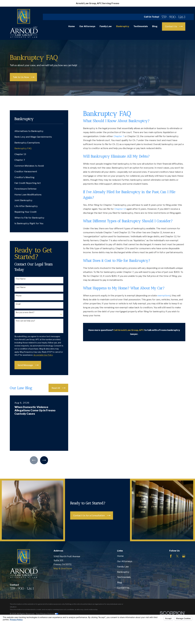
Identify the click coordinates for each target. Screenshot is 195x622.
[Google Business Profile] (183, 556)
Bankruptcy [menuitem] (122, 26)
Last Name (21, 287)
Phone (18, 296)
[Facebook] (170, 556)
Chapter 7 (119, 136)
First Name (21, 279)
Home (120, 556)
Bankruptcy (123, 572)
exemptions (163, 295)
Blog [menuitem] (154, 26)
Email (18, 304)
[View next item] (44, 460)
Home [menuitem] (71, 26)
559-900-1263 (173, 17)
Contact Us (123, 587)
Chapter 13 (120, 209)
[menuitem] (39, 131)
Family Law (123, 566)
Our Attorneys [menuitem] (87, 26)
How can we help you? (25, 321)
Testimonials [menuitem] (140, 26)
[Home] (24, 23)
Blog (119, 582)
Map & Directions (63, 568)
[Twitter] (177, 556)
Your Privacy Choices (45, 614)
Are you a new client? (25, 312)
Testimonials (124, 577)
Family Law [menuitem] (106, 26)
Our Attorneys (124, 561)
